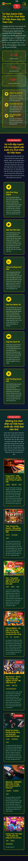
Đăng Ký (17, 6)
